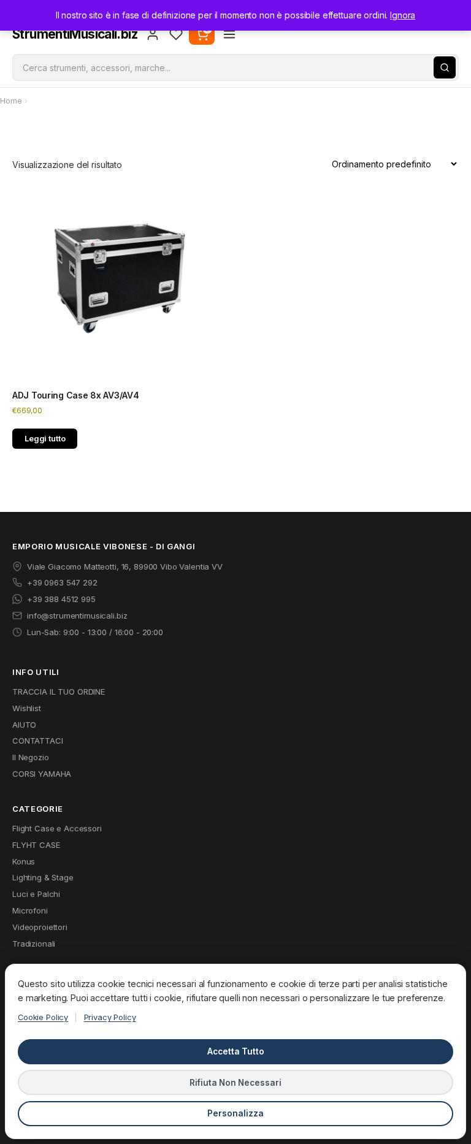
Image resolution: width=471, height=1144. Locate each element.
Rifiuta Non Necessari (235, 1083)
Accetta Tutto (235, 1051)
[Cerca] (445, 67)
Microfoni (30, 910)
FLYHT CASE (36, 845)
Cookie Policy (43, 1017)
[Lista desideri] (176, 34)
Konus (23, 861)
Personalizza (235, 1113)
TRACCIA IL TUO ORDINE (58, 691)
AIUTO (24, 725)
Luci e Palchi (36, 894)
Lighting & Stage (43, 877)
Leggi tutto (45, 438)
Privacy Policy (110, 1017)
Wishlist (26, 708)
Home (10, 100)
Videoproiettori (39, 927)
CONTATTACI (37, 741)
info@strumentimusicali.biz (77, 615)
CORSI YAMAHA (41, 774)
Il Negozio (30, 757)
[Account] (152, 34)
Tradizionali (33, 943)
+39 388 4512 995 (61, 599)
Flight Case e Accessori (57, 828)
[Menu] (229, 34)
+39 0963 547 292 (62, 582)
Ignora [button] (402, 15)
